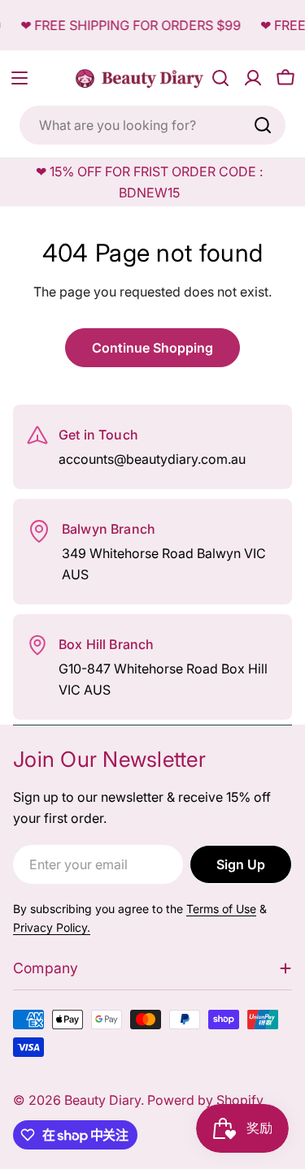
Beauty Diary (102, 1100)
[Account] (253, 78)
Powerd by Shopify (205, 1100)
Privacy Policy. (51, 927)
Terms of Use (221, 909)
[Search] (262, 125)
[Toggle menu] (19, 78)
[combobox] (152, 125)
